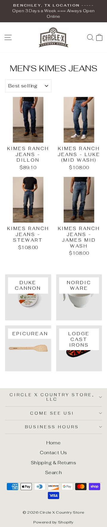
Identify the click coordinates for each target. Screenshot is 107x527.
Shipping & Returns (53, 462)
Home (53, 443)
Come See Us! (52, 413)
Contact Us (53, 452)
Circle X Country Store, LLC (52, 397)
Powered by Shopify (53, 522)
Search (53, 472)
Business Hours (52, 427)
